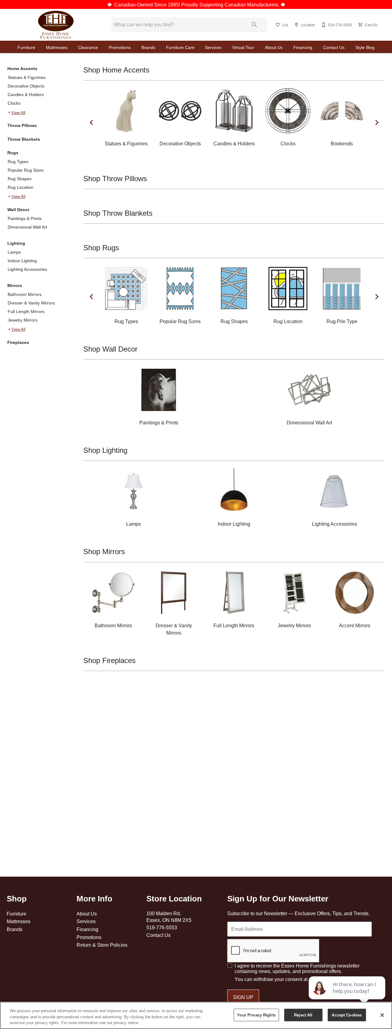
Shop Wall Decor (110, 349)
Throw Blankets (23, 139)
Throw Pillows (22, 125)
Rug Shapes (20, 178)
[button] (277, 24)
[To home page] (56, 24)
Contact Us (334, 47)
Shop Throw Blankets (118, 213)
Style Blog (365, 47)
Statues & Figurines (27, 77)
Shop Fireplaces (109, 661)
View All (18, 112)
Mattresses (56, 47)
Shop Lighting (105, 450)
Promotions (120, 47)
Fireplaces (18, 342)
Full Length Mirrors (26, 311)
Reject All (303, 1014)
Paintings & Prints (25, 218)
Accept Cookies (347, 1014)
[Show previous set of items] (91, 122)
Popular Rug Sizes (25, 170)
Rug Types (18, 161)
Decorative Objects (26, 86)
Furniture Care (180, 47)
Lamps (14, 252)
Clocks (14, 103)
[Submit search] (254, 24)
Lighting (16, 243)
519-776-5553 (161, 927)
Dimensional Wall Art (27, 227)
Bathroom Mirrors (25, 294)
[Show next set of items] (377, 122)
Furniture (26, 47)
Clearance (88, 47)
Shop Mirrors (104, 552)
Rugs (12, 152)
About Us (274, 47)
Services (213, 47)
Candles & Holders (26, 94)
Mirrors (14, 285)
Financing (302, 47)
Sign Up (243, 997)
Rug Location (20, 187)
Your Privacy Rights (256, 1014)
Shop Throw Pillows (115, 179)
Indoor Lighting (22, 260)
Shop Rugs (101, 248)
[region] (196, 1015)
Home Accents (22, 68)
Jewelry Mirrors (22, 320)
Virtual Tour (243, 47)
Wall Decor (18, 209)
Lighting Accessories (27, 269)
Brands (148, 47)
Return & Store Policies (102, 945)
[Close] (382, 1015)
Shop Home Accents (116, 70)
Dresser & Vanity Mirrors (31, 302)
